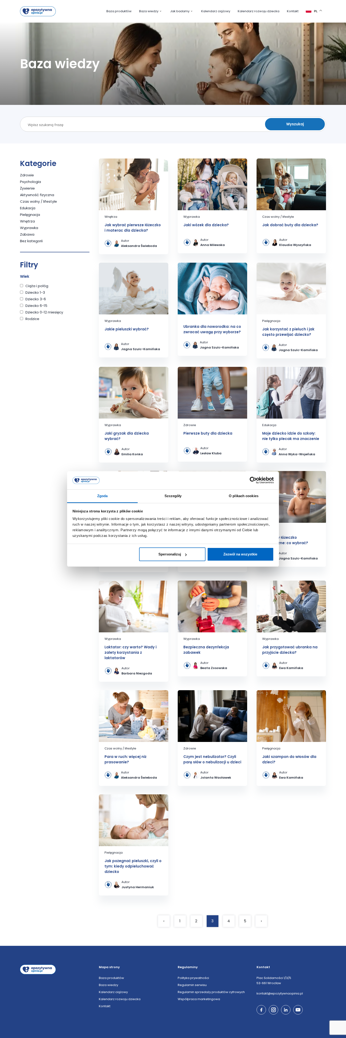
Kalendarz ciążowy (215, 11)
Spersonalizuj (169, 554)
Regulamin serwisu (192, 985)
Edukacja (27, 208)
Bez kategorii (31, 240)
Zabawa (27, 234)
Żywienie (27, 188)
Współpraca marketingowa (199, 999)
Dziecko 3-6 (35, 299)
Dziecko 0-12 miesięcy (44, 312)
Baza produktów (119, 11)
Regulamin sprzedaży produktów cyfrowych (211, 992)
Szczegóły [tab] (173, 496)
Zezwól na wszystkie (240, 554)
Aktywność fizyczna (37, 194)
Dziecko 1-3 (35, 292)
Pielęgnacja (30, 214)
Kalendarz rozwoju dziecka (258, 11)
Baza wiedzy (148, 11)
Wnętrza (27, 221)
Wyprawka (29, 227)
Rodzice (32, 318)
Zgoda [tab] (102, 496)
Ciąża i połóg (36, 285)
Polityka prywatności (193, 978)
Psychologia (30, 181)
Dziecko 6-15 (36, 305)
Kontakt (292, 11)
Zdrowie (27, 175)
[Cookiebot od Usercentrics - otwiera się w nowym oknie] (253, 480)
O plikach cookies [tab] (243, 496)
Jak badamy (179, 11)
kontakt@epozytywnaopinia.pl (280, 993)
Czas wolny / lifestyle (38, 201)
